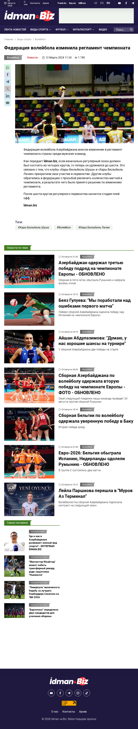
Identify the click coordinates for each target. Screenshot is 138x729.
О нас (26, 3)
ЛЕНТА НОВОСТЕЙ (15, 29)
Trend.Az (61, 3)
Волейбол (13, 57)
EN (102, 3)
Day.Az (72, 3)
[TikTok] (86, 693)
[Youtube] (119, 3)
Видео (103, 29)
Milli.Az (82, 3)
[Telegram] (132, 3)
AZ (95, 3)
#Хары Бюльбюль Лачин (94, 227)
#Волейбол (64, 227)
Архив (46, 3)
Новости (32, 57)
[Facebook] (126, 3)
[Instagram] (78, 693)
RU (108, 3)
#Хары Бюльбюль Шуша (33, 227)
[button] (7, 67)
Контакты (35, 3)
